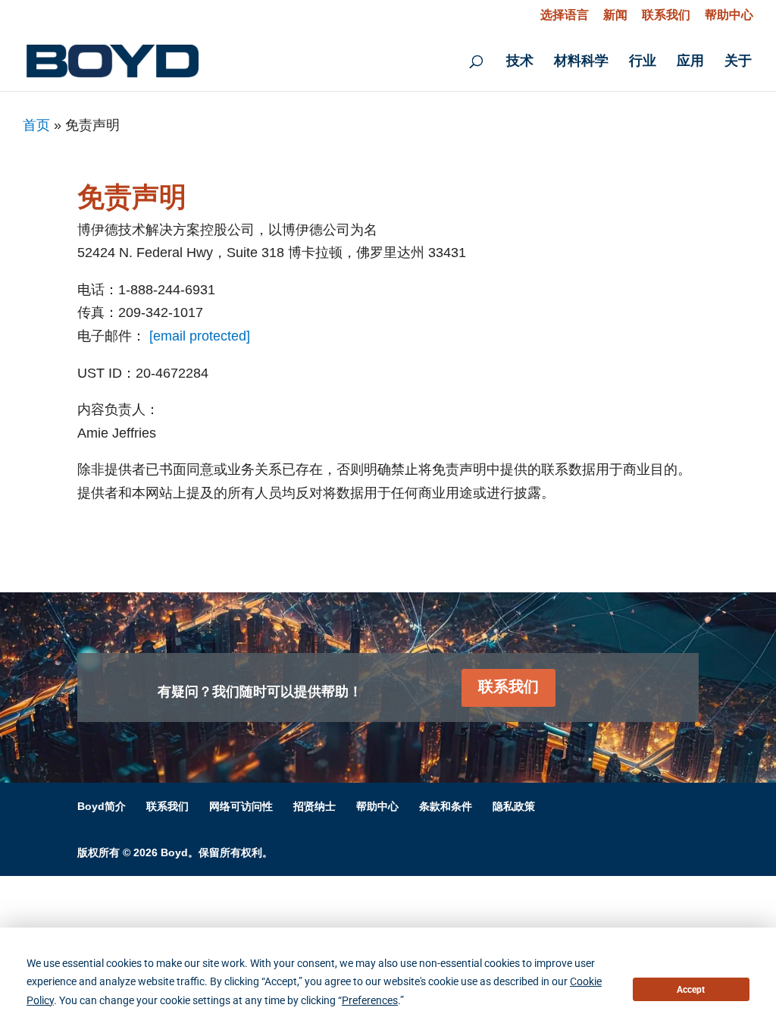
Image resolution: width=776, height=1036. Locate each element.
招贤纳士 (314, 806)
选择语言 (564, 14)
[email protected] (199, 336)
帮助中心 (729, 15)
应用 (690, 61)
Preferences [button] (370, 1000)
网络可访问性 (241, 806)
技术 (520, 61)
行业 (642, 61)
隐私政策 (514, 806)
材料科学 (581, 61)
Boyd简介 (101, 806)
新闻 (615, 15)
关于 (738, 61)
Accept (691, 989)
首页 (36, 125)
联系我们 (666, 15)
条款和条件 (445, 806)
